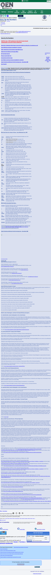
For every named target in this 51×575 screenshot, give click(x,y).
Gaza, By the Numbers (8, 20)
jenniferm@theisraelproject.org (24, 31)
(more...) (33, 518)
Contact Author (5, 529)
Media (29, 518)
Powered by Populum (37, 573)
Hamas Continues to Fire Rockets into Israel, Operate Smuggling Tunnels (12, 552)
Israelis (23, 518)
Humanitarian (17, 518)
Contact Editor (22, 529)
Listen (20, 16)
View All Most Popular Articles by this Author (21, 547)
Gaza (6, 518)
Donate (16, 542)
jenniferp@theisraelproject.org (22, 32)
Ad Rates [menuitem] (35, 11)
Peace (31, 518)
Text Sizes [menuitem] (42, 11)
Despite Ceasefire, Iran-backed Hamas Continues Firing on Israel (10, 557)
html (5, 416)
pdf (7, 416)
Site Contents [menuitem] (16, 11)
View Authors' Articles (41, 529)
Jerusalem (26, 518)
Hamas (8, 518)
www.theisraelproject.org (5, 33)
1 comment (8, 21)
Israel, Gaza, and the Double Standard (6, 555)
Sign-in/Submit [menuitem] (23, 11)
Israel (20, 518)
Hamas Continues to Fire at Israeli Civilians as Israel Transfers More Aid (11, 553)
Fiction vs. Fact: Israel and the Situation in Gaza (7, 550)
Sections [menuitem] (4, 12)
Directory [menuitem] (10, 12)
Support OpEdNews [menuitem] (29, 11)
